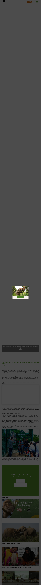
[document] (20, 292)
